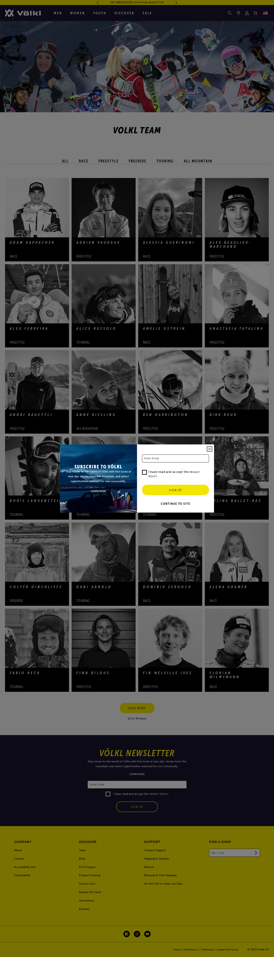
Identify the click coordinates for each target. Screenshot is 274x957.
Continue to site (175, 504)
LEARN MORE (98, 491)
